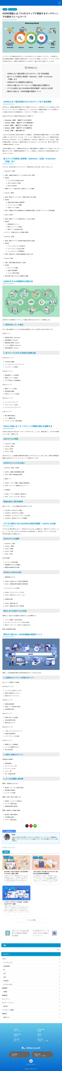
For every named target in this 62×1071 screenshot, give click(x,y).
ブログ (5, 847)
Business (17, 1035)
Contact (15, 1054)
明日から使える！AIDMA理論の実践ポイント (24, 91)
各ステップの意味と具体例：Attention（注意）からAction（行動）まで (29, 77)
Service (17, 1039)
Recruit (42, 1039)
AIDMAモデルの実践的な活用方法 (20, 82)
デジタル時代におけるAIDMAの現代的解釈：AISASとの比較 (30, 88)
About (18, 1030)
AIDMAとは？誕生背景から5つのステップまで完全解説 (28, 73)
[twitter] (27, 825)
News (39, 1035)
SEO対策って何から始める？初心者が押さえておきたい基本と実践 (16, 872)
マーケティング (11, 847)
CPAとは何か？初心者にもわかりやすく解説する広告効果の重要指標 (45, 872)
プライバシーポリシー (31, 1064)
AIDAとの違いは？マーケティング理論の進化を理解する (28, 85)
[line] (35, 825)
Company (41, 1030)
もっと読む (32, 920)
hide (35, 67)
